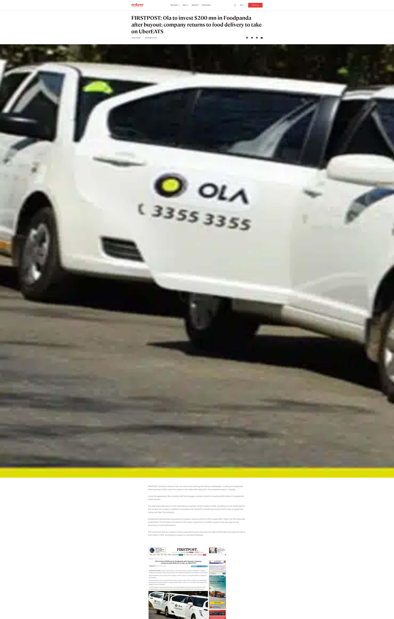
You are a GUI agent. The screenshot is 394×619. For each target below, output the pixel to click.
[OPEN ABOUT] (187, 5)
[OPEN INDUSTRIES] (178, 5)
